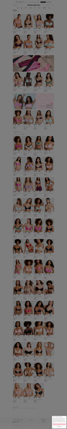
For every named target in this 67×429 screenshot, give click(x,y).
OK (59, 424)
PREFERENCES (59, 426)
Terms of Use (64, 421)
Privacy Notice (60, 421)
